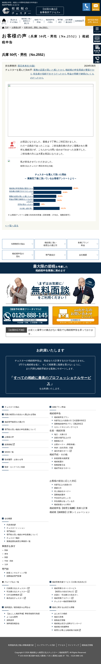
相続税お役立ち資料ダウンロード (68, 623)
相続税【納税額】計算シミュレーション (70, 512)
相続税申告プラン (61, 417)
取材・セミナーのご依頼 (15, 467)
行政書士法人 (17, 588)
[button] (50, 11)
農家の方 (58, 488)
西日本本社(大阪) (26, 66)
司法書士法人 (17, 591)
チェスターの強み (12, 407)
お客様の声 (9, 437)
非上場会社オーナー (62, 491)
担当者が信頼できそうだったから (50, 74)
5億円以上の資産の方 (63, 485)
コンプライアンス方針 (46, 645)
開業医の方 (58, 441)
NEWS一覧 (9, 452)
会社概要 (83, 255)
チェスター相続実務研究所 (65, 601)
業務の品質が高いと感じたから (49, 70)
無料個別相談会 (13, 623)
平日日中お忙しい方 (62, 498)
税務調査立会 (59, 465)
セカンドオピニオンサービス (66, 427)
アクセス (61, 645)
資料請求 (10, 620)
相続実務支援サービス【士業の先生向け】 (69, 582)
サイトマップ (73, 645)
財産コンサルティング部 (17, 573)
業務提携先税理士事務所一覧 (19, 541)
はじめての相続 (60, 614)
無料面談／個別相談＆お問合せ (17, 607)
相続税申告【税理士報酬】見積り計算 (69, 508)
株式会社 (15, 598)
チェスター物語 (13, 538)
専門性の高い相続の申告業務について (20, 429)
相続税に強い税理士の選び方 (50, 243)
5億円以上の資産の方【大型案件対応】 (70, 420)
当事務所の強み (18, 244)
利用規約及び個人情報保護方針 (21, 645)
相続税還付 (58, 462)
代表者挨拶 (11, 525)
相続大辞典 (58, 617)
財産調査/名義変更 (61, 458)
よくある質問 (12, 617)
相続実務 (62, 598)
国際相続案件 (59, 495)
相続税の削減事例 (61, 627)
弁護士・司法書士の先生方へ (66, 595)
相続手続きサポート (62, 468)
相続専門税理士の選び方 (15, 422)
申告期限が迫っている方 (64, 501)
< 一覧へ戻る (11, 225)
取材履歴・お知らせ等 (14, 459)
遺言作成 (61, 451)
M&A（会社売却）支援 (63, 448)
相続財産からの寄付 (62, 504)
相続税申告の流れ (18, 254)
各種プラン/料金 (83, 243)
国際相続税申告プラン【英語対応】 (69, 424)
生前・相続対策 (57, 430)
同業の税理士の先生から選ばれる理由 (20, 414)
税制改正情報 (59, 620)
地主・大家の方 (60, 434)
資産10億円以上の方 (62, 438)
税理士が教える (66, 630)
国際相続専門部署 (14, 576)
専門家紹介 (50, 255)
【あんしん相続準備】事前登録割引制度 (23, 614)
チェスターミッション (16, 528)
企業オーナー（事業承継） (65, 444)
